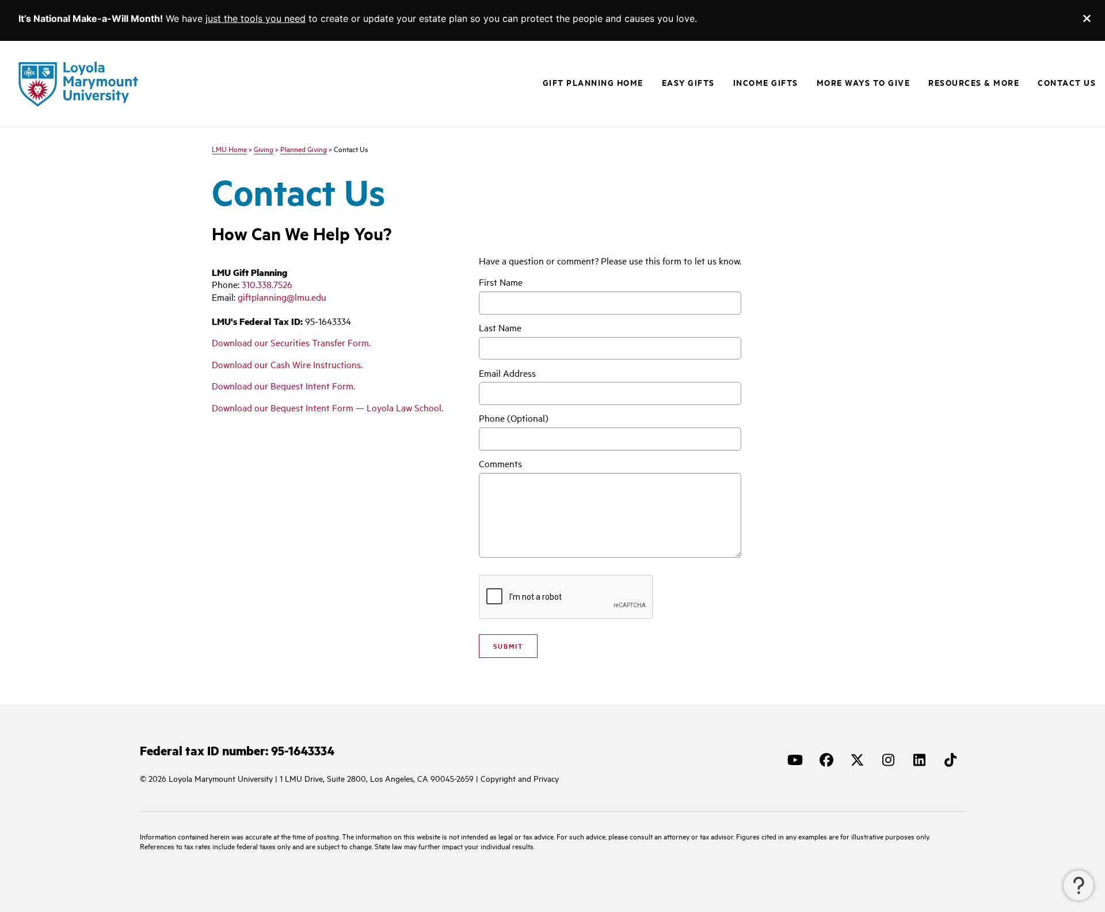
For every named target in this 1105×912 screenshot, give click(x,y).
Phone (513, 418)
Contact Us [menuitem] (1067, 82)
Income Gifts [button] (765, 82)
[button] (1078, 885)
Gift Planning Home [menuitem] (593, 82)
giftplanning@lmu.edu (282, 297)
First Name (501, 282)
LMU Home (229, 149)
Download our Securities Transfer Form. (291, 342)
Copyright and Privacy (520, 778)
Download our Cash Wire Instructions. (287, 364)
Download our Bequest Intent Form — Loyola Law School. (327, 408)
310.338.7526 (267, 284)
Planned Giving (303, 149)
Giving (263, 149)
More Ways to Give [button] (863, 82)
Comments (500, 463)
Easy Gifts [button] (688, 82)
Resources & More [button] (973, 82)
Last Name (500, 327)
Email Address (507, 373)
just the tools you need (255, 18)
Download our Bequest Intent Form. (283, 386)
